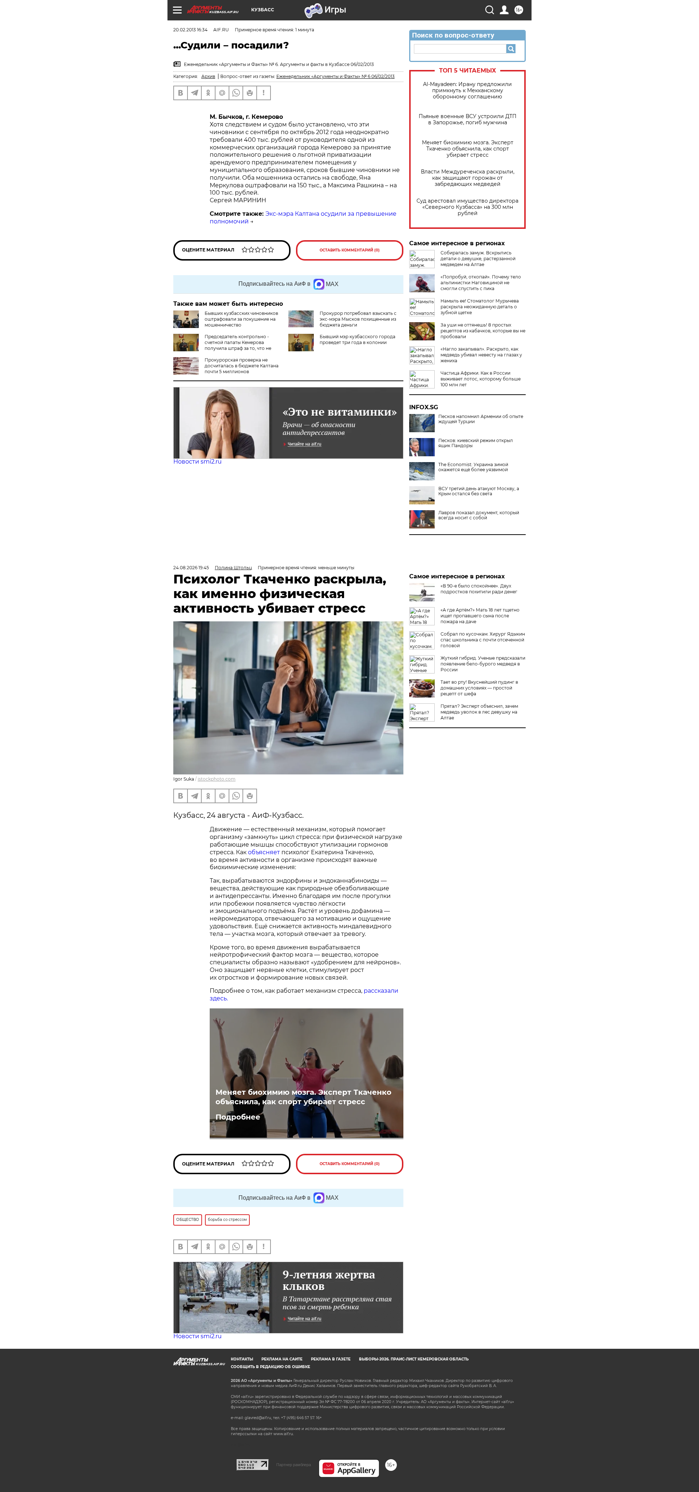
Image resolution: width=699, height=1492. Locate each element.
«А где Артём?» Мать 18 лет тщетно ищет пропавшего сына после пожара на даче (480, 615)
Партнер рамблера (293, 1464)
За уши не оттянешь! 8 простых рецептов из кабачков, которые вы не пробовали (483, 330)
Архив (208, 76)
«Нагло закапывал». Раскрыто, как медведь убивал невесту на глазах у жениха (481, 354)
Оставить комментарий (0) (350, 250)
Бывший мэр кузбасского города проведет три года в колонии (357, 339)
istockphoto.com (217, 779)
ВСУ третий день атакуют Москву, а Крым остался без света (478, 491)
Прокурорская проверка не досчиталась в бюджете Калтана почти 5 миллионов (242, 365)
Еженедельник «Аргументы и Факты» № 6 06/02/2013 (335, 76)
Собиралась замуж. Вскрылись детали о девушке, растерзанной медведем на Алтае (478, 258)
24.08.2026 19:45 (191, 567)
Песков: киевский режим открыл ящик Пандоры (475, 443)
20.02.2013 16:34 (190, 29)
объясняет (264, 852)
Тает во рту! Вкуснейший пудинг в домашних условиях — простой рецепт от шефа (479, 687)
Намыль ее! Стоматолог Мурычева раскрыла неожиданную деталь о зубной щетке (480, 306)
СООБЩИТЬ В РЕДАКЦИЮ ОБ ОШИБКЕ (270, 1366)
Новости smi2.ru (197, 461)
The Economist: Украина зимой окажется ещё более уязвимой (473, 467)
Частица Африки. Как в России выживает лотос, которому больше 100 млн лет (481, 378)
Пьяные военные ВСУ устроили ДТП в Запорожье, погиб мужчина (468, 119)
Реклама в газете (331, 1359)
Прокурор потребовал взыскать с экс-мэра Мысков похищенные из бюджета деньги (358, 319)
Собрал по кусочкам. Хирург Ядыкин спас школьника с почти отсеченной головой (483, 639)
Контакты (242, 1359)
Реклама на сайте (282, 1359)
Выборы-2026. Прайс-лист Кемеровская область (414, 1359)
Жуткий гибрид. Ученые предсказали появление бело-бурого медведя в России (483, 663)
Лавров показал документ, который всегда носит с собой (478, 515)
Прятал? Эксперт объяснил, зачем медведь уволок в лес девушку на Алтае (479, 711)
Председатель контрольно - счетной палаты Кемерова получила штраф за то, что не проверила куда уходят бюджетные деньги (222, 348)
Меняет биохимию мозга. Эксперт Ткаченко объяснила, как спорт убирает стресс (467, 149)
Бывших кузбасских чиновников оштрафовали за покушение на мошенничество (241, 319)
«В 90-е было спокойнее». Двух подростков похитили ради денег (479, 588)
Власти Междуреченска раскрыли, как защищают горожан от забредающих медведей (467, 178)
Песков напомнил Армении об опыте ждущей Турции (480, 419)
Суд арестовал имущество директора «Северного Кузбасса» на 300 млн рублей (467, 207)
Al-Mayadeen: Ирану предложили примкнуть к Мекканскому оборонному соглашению (467, 90)
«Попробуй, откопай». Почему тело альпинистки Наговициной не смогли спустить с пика (481, 282)
